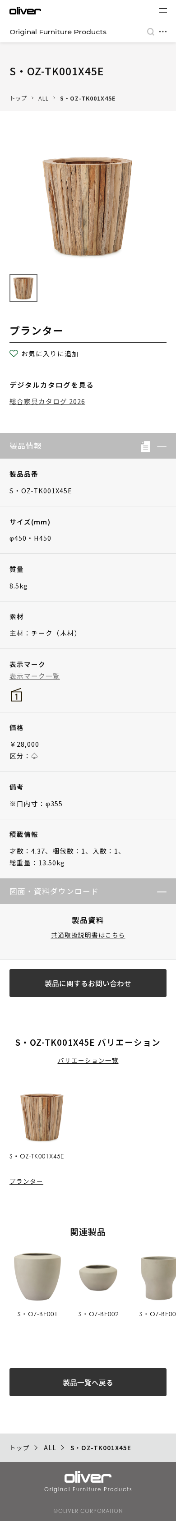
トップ (18, 98)
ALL (43, 98)
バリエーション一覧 (88, 1060)
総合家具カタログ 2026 (47, 401)
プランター (26, 1181)
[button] (158, 446)
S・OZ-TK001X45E (88, 98)
